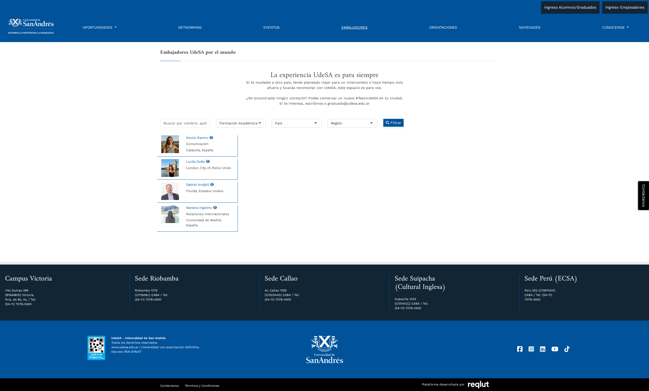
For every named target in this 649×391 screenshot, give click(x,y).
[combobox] (258, 123)
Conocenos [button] (614, 27)
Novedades (529, 27)
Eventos (271, 27)
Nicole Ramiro (197, 138)
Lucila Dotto (196, 161)
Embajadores (354, 27)
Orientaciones (443, 27)
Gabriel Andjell (198, 185)
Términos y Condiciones (202, 385)
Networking (190, 27)
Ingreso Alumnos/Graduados (570, 7)
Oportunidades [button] (98, 27)
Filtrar (395, 123)
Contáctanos (169, 385)
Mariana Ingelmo (199, 208)
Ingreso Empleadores (624, 7)
